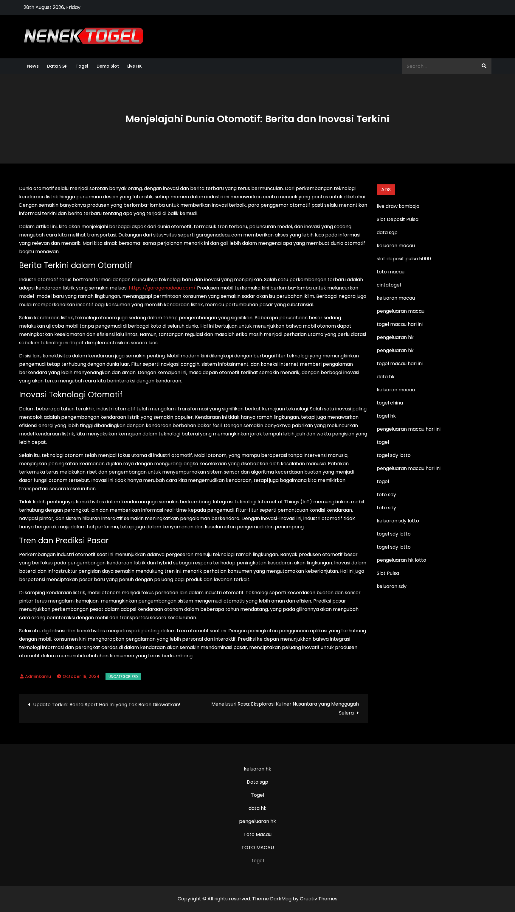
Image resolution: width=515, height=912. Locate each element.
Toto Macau (257, 834)
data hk (257, 808)
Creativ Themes (318, 898)
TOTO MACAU (257, 847)
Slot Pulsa (388, 573)
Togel (82, 66)
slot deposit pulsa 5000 (404, 258)
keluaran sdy (392, 586)
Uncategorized (123, 676)
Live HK (134, 66)
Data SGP (57, 66)
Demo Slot (108, 66)
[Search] (484, 66)
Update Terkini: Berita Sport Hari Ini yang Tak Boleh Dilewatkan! (106, 704)
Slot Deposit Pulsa (397, 219)
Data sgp (257, 782)
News (33, 66)
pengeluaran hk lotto (401, 560)
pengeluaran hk (257, 821)
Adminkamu (38, 676)
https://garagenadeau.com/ (162, 287)
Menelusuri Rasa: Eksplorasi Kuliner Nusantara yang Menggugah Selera (285, 708)
